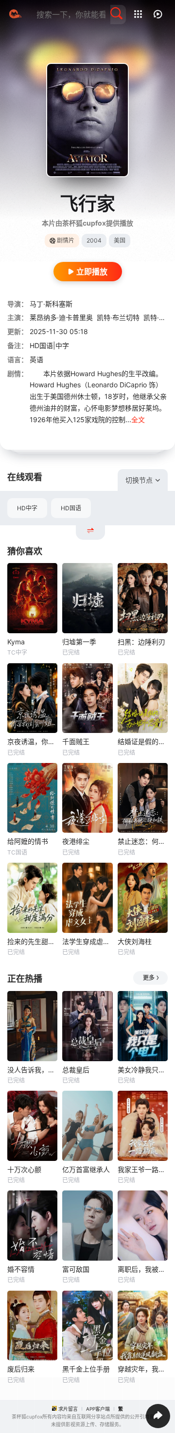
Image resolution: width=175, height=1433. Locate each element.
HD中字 (27, 508)
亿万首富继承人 (86, 1169)
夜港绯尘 (75, 841)
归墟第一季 (79, 642)
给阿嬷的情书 (27, 841)
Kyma (16, 642)
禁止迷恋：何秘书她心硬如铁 (143, 841)
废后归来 (21, 1369)
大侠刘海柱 (135, 941)
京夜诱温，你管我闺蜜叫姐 (32, 741)
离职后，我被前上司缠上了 (143, 1269)
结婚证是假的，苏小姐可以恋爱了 (143, 741)
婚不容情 (21, 1269)
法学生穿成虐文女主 (87, 941)
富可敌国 (75, 1269)
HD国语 (71, 508)
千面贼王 (75, 741)
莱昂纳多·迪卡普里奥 (61, 317)
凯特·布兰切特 (118, 317)
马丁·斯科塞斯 (51, 304)
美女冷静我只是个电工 (143, 1070)
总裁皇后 (75, 1070)
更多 (149, 977)
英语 (36, 359)
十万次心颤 (24, 1169)
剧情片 (65, 240)
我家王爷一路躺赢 (143, 1169)
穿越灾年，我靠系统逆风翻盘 (143, 1369)
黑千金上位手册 (86, 1369)
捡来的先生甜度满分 (32, 941)
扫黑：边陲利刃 (141, 642)
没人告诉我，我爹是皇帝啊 (32, 1070)
